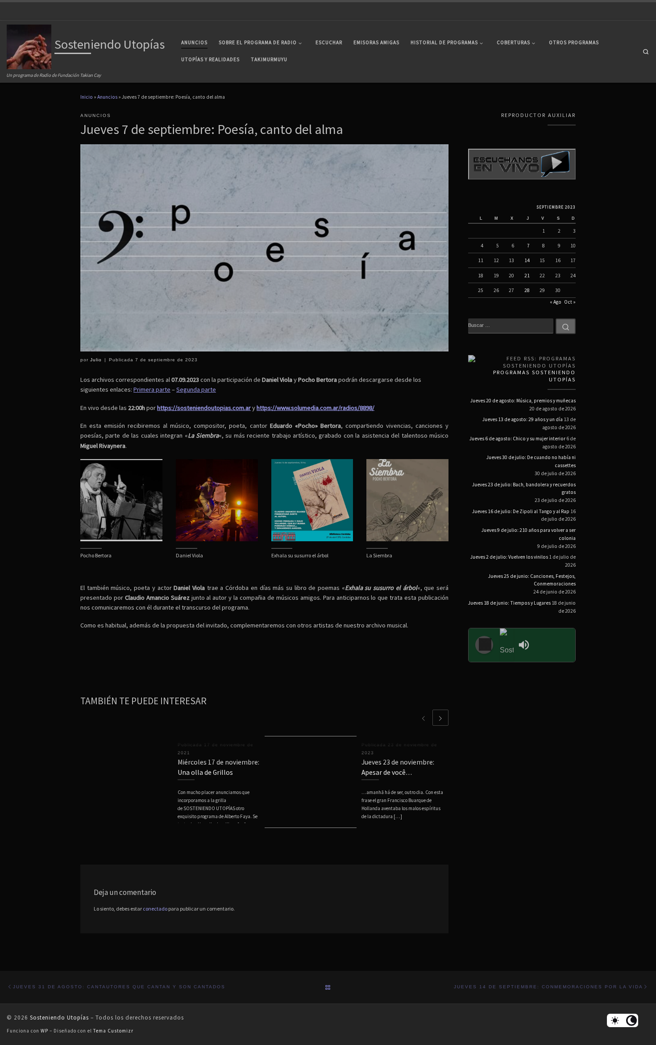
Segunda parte (196, 389)
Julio (96, 359)
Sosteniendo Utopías (59, 1017)
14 (527, 260)
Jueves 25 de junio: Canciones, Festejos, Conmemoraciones (532, 580)
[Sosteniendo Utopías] (507, 645)
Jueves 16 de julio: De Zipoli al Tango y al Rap (520, 511)
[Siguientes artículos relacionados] (440, 718)
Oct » (570, 302)
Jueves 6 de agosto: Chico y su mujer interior (517, 438)
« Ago (555, 302)
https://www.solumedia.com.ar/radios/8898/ (315, 408)
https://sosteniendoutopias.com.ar (204, 408)
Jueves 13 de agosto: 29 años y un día (522, 419)
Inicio (86, 97)
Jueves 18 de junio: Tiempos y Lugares (509, 603)
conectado (155, 908)
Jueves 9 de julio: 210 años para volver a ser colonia (529, 534)
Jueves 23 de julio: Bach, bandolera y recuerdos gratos (524, 488)
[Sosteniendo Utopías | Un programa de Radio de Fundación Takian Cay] (29, 46)
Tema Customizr (113, 1031)
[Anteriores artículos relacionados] (423, 718)
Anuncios (107, 97)
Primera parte (151, 389)
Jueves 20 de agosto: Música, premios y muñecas (523, 400)
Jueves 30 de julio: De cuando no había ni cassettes (531, 461)
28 (527, 290)
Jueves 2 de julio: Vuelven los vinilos (509, 557)
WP (44, 1031)
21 (527, 275)
